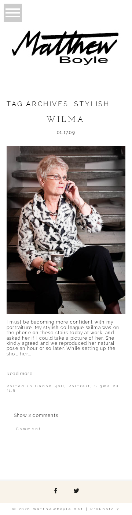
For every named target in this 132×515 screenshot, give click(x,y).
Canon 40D (50, 386)
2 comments (36, 415)
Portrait (80, 386)
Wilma (66, 120)
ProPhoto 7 (105, 509)
